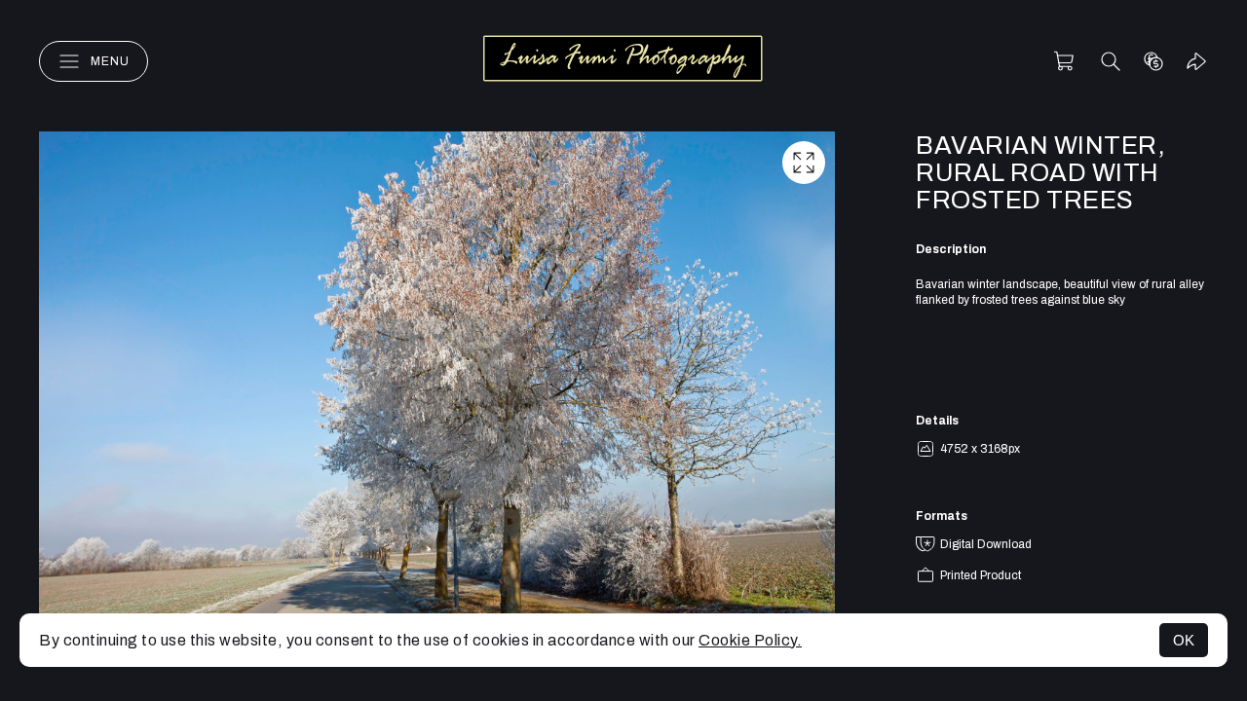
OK (1183, 640)
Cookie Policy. (750, 640)
